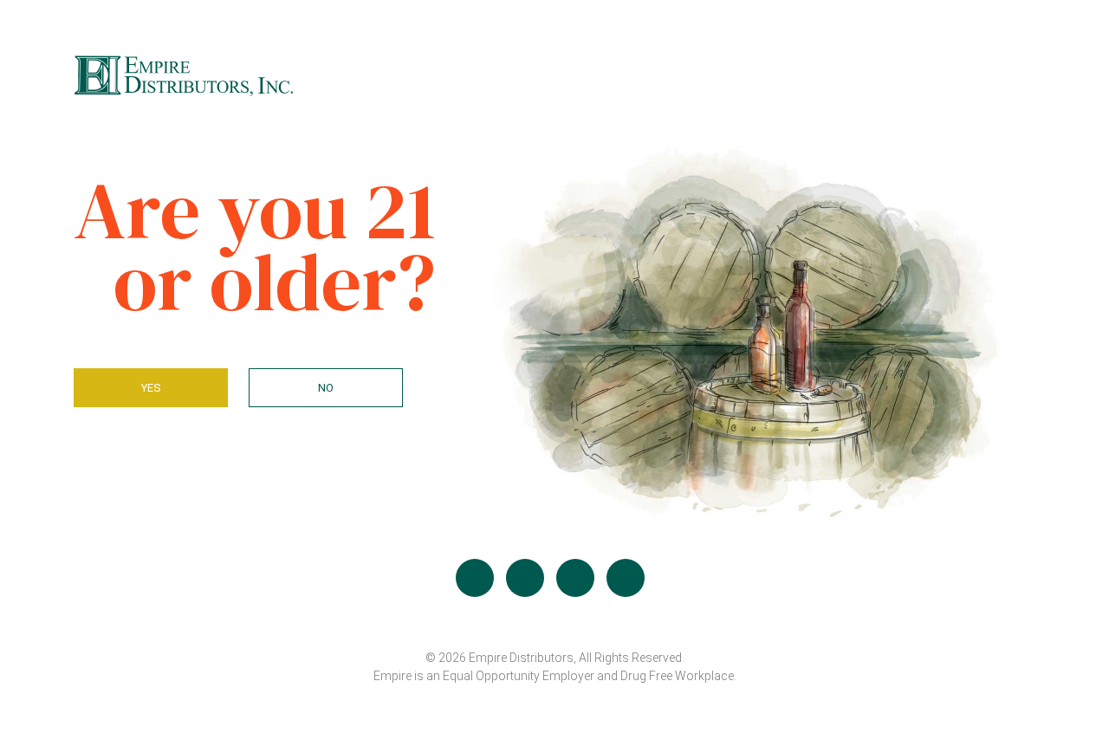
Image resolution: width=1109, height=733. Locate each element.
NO (326, 387)
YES (151, 387)
